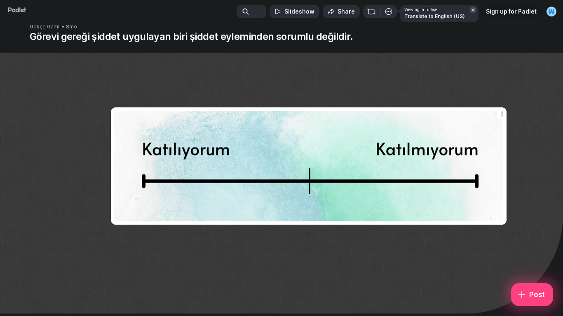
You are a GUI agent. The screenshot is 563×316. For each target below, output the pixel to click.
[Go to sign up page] (551, 11)
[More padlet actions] (388, 11)
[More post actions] (502, 114)
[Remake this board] (371, 11)
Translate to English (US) (434, 16)
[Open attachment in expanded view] (308, 166)
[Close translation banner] (473, 10)
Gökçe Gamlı (45, 27)
